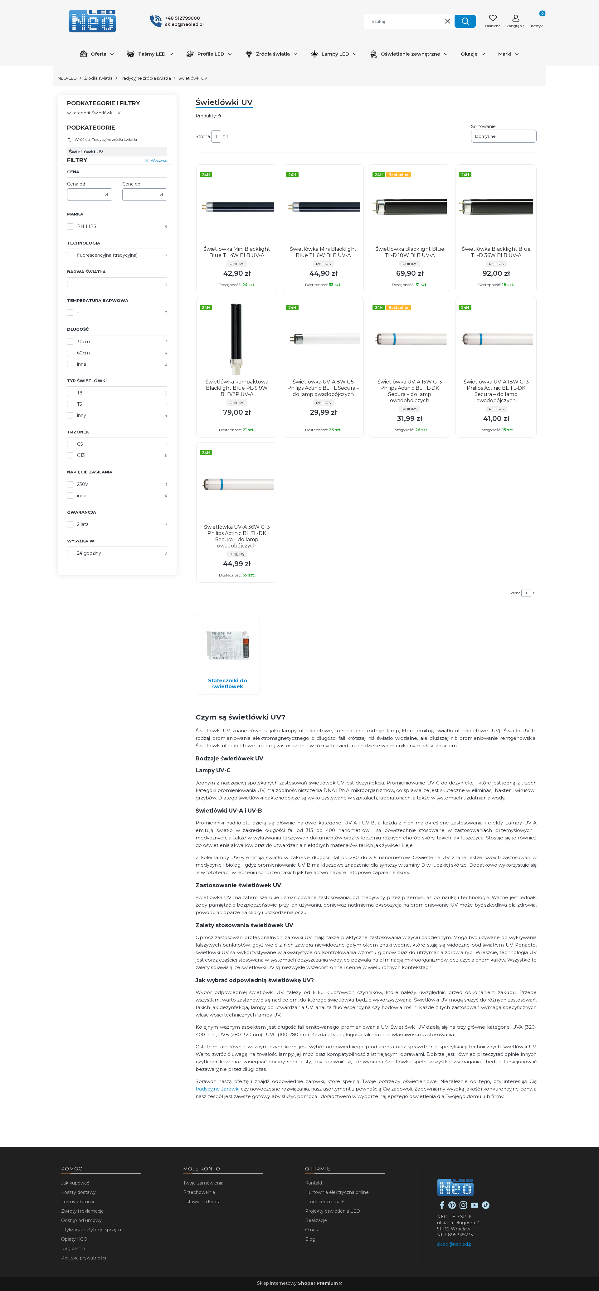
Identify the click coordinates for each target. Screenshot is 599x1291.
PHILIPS (86, 226)
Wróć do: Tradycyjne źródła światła (106, 139)
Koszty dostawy (78, 1192)
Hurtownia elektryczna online (337, 1192)
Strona (203, 136)
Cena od (76, 184)
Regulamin (73, 1248)
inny (81, 415)
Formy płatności (78, 1201)
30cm (83, 341)
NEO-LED (67, 78)
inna (81, 364)
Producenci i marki (325, 1201)
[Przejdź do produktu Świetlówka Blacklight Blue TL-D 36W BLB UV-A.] (496, 207)
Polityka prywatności (83, 1258)
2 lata (83, 524)
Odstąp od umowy (81, 1220)
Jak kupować (75, 1183)
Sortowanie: (484, 126)
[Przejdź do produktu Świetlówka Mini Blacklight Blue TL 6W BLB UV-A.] (323, 207)
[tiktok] (485, 1207)
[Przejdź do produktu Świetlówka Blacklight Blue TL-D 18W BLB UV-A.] (410, 207)
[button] (465, 21)
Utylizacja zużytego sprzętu (91, 1230)
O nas (311, 1230)
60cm (83, 353)
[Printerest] (452, 1207)
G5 (80, 444)
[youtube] (474, 1207)
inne (81, 495)
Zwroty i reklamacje (82, 1211)
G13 (81, 455)
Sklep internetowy (297, 1283)
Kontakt (314, 1183)
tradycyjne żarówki (218, 1089)
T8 (80, 393)
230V (82, 484)
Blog (310, 1239)
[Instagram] (463, 1207)
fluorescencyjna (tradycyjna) (107, 255)
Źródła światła (98, 78)
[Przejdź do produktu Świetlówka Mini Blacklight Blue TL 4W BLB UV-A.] (237, 207)
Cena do (131, 184)
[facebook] (442, 1207)
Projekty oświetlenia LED (332, 1211)
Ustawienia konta (202, 1201)
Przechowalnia (199, 1192)
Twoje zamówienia (203, 1183)
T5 (79, 404)
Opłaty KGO (74, 1239)
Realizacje (316, 1220)
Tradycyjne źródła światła (145, 78)
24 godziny (89, 553)
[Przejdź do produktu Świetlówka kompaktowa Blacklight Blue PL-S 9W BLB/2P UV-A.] (237, 339)
